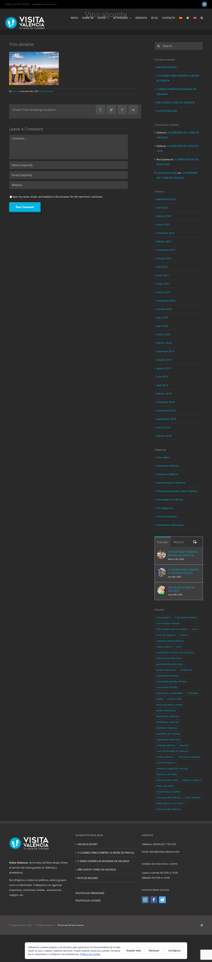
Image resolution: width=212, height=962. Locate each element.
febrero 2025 (164, 216)
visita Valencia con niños (170, 803)
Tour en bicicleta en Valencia (172, 751)
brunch (184, 635)
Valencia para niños (167, 780)
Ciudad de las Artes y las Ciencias (175, 652)
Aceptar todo (133, 950)
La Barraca (186, 669)
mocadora (193, 693)
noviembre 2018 (166, 410)
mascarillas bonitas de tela (171, 681)
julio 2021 (162, 266)
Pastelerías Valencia (167, 722)
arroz (195, 629)
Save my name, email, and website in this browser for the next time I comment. (57, 196)
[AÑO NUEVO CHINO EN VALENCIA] (161, 588)
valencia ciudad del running (171, 768)
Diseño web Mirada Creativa (70, 925)
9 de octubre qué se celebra (171, 629)
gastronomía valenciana (169, 664)
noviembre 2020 (166, 300)
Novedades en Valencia (170, 499)
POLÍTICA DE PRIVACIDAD (90, 893)
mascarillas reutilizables (169, 693)
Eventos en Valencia (168, 465)
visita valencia (192, 797)
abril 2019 (162, 385)
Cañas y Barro (164, 646)
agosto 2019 (164, 368)
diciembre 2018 (166, 402)
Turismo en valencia (189, 756)
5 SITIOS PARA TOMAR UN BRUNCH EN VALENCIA (182, 553)
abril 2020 (162, 326)
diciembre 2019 (166, 351)
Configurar (174, 950)
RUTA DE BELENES (167, 111)
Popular (162, 542)
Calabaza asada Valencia (170, 640)
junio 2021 (163, 275)
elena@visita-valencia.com (44, 4)
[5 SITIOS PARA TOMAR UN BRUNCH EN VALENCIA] (161, 552)
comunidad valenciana (169, 658)
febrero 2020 (164, 342)
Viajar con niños (165, 785)
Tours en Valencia (167, 516)
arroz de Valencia (166, 635)
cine (178, 646)
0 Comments (47, 91)
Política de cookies (90, 954)
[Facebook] (153, 899)
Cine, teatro (163, 457)
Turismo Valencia (165, 762)
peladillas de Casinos (168, 733)
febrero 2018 (164, 435)
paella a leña (174, 698)
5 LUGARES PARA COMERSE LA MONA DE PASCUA (183, 571)
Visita (14, 91)
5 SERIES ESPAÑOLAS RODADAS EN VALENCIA (103, 861)
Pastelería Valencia (166, 727)
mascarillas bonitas (167, 675)
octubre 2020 (164, 309)
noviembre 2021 (166, 249)
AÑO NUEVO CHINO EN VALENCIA (176, 102)
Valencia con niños (166, 774)
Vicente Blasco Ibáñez (168, 791)
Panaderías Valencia (167, 716)
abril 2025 (162, 207)
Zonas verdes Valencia (168, 809)
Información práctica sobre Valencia (177, 491)
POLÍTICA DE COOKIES (88, 900)
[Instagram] (145, 899)
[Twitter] (162, 899)
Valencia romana (192, 780)
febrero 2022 (164, 241)
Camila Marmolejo (167, 172)
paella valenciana (166, 710)
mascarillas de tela (166, 687)
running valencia (165, 745)
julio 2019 (162, 376)
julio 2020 (162, 317)
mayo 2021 (163, 283)
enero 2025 (163, 224)
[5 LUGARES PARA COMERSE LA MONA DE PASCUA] (161, 570)
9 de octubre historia (168, 623)
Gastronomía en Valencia (171, 482)
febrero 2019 (164, 393)
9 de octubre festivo (186, 617)
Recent (179, 542)
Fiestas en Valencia (167, 474)
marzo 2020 (163, 334)
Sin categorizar (165, 508)
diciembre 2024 (166, 233)
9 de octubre (163, 617)
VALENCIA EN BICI (167, 67)
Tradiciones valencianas (170, 525)
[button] (202, 18)
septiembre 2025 (166, 199)
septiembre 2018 (166, 419)
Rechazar (154, 950)
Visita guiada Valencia (168, 797)
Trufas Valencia (164, 756)
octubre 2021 (164, 258)
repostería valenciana (168, 739)
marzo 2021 (163, 292)
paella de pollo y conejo (169, 704)
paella (159, 698)
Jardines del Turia (166, 669)
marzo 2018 (163, 427)
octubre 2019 (164, 359)
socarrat (183, 745)
